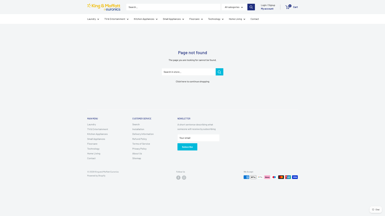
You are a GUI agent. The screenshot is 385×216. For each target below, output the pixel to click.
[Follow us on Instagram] (184, 177)
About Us (137, 153)
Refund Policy (139, 138)
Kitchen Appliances (144, 18)
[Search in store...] (219, 71)
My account (267, 8)
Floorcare (194, 18)
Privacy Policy (139, 148)
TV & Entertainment (114, 18)
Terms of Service (141, 143)
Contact (255, 18)
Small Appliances (172, 18)
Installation (138, 129)
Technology (214, 18)
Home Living (235, 18)
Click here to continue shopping (192, 81)
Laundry (91, 18)
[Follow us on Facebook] (178, 177)
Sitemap (136, 158)
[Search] (251, 7)
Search (136, 124)
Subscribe (187, 146)
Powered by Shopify (96, 175)
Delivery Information (143, 133)
